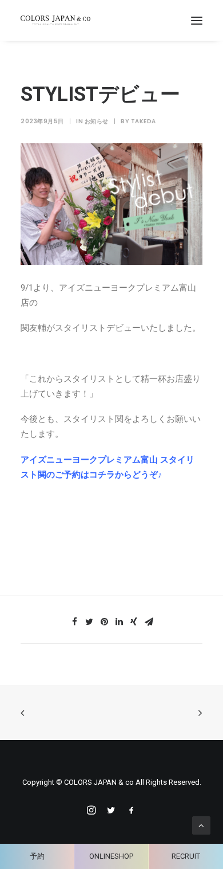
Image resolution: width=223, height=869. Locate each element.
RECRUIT (186, 856)
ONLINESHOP (111, 856)
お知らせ (97, 121)
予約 (37, 856)
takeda (143, 121)
